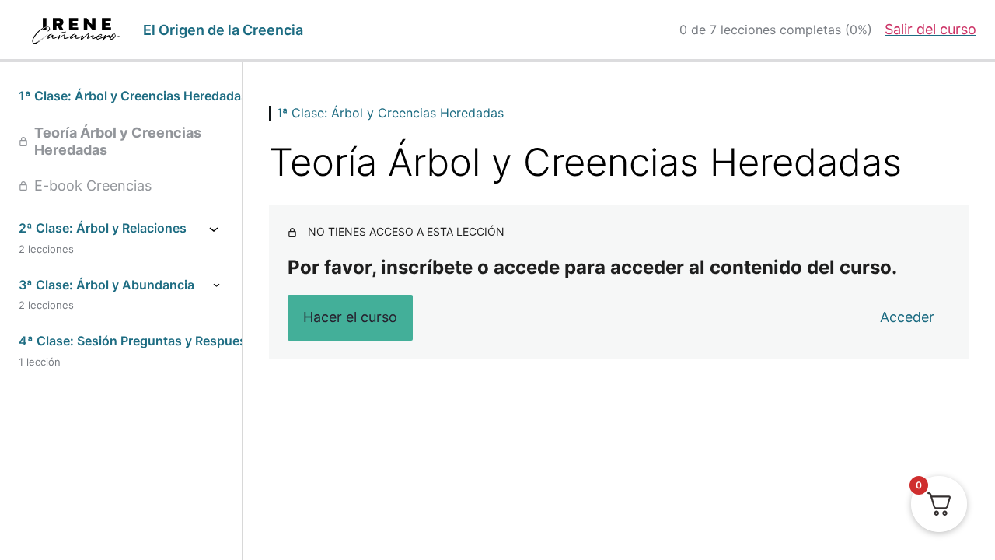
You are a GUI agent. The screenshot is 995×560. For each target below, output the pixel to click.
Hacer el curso (350, 317)
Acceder (907, 317)
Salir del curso (930, 29)
